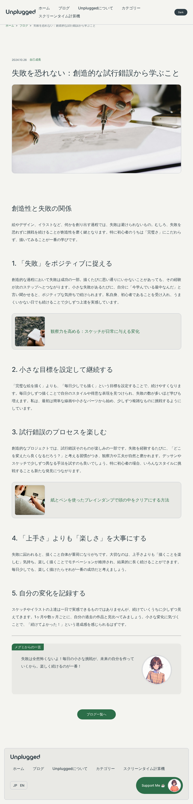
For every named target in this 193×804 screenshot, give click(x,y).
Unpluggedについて (95, 8)
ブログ (64, 8)
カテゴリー (131, 8)
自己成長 (35, 59)
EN (22, 785)
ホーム (44, 8)
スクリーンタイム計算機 (59, 16)
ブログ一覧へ (96, 714)
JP (15, 785)
